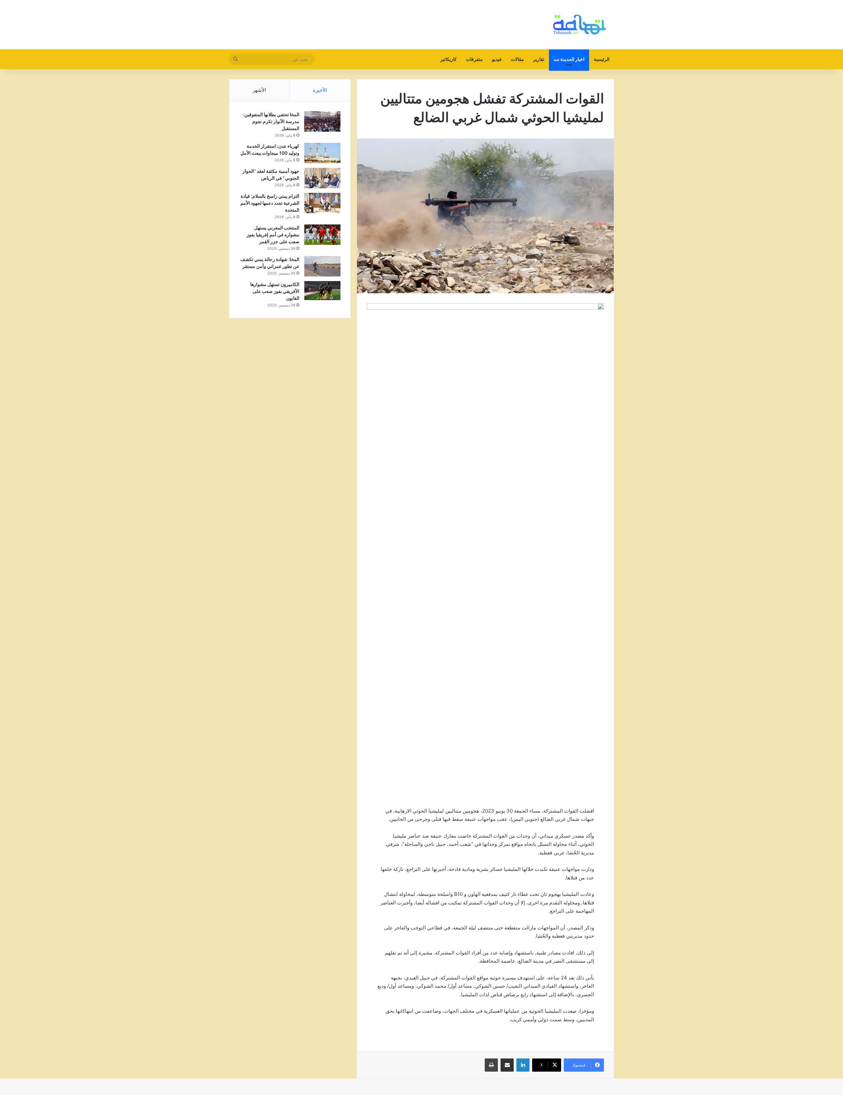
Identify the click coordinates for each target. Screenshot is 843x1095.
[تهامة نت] (581, 24)
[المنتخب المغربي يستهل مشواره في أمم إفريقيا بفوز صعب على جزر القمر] (322, 234)
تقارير (538, 59)
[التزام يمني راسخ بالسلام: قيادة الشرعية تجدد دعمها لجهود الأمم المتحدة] (322, 203)
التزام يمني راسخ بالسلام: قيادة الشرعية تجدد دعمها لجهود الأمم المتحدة (269, 203)
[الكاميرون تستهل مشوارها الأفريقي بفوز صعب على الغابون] (322, 290)
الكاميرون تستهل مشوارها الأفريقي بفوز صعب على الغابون (274, 291)
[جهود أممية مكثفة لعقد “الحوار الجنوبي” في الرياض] (322, 178)
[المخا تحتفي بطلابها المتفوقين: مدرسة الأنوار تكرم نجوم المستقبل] (322, 121)
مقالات (517, 59)
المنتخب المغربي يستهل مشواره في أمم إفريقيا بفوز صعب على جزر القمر (273, 234)
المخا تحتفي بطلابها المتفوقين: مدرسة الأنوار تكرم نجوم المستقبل (271, 121)
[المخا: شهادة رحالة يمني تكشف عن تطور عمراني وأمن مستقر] (322, 266)
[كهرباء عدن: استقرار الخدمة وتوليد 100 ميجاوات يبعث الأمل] (322, 153)
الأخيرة (320, 90)
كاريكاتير (448, 59)
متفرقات (474, 59)
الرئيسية (602, 59)
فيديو (497, 59)
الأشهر (259, 90)
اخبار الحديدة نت (569, 59)
